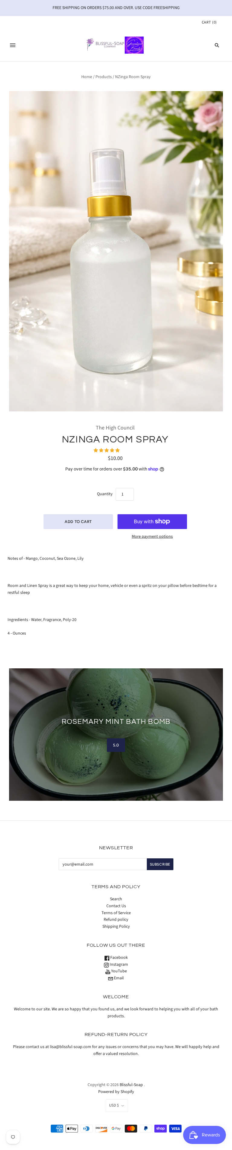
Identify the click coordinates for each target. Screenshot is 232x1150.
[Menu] (12, 45)
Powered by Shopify (116, 1092)
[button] (107, 451)
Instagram (118, 965)
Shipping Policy (116, 926)
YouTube (118, 971)
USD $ (114, 1105)
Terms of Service (116, 913)
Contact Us (116, 906)
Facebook (118, 958)
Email (118, 978)
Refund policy (116, 920)
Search (116, 899)
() (209, 22)
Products (103, 77)
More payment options (152, 537)
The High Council (115, 428)
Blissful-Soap (131, 1085)
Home (86, 77)
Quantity (105, 494)
